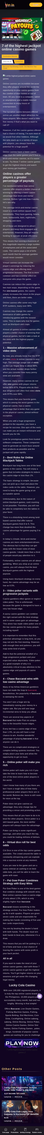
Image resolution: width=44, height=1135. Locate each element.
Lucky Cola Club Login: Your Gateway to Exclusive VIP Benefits (21, 1112)
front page (5, 1132)
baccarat (32, 690)
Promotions (15, 1132)
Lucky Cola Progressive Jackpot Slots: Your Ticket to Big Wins (20, 1088)
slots (14, 359)
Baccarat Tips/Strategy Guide (13, 67)
